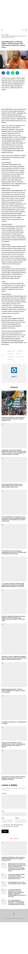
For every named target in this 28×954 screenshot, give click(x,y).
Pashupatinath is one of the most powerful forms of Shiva (17, 883)
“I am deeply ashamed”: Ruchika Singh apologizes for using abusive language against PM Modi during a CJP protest (13, 585)
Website (17, 817)
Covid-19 (18, 353)
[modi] (14, 569)
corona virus (11, 353)
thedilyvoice (10, 359)
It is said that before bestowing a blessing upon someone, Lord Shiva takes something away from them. (14, 552)
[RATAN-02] (14, 469)
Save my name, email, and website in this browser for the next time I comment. (12, 825)
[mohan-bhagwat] (14, 502)
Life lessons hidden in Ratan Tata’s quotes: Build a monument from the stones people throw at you (12, 486)
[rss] (14, 762)
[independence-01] (14, 435)
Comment (4, 793)
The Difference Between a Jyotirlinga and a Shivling (14, 722)
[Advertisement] (14, 14)
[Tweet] (8, 73)
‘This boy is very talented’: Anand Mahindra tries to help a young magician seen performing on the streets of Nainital (13, 745)
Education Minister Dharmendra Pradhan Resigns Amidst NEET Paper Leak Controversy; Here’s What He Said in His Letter (13, 618)
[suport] (14, 638)
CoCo (13, 377)
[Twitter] (14, 913)
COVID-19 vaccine (20, 356)
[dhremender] (14, 601)
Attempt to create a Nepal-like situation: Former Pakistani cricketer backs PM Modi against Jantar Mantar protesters (14, 658)
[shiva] (14, 674)
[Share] (3, 73)
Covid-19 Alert (11, 356)
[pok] (14, 403)
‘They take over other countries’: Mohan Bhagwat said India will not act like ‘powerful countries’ (13, 778)
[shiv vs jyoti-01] (14, 707)
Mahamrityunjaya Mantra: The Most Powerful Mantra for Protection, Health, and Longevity (13, 691)
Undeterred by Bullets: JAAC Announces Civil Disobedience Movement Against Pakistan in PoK (13, 419)
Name (3, 811)
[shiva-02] (14, 536)
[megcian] (14, 733)
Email (3, 817)
